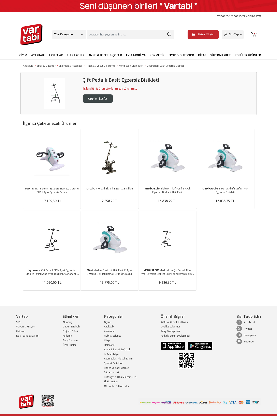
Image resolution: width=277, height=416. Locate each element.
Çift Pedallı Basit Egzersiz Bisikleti (166, 65)
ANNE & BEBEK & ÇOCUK (105, 55)
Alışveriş (67, 322)
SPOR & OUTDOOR (181, 55)
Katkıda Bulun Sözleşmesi (175, 335)
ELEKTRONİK (75, 55)
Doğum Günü (70, 331)
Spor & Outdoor (46, 65)
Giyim (107, 322)
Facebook (249, 322)
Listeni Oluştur (206, 34)
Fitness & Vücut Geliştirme (100, 65)
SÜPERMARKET (220, 55)
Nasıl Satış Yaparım (27, 335)
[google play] (199, 345)
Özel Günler (69, 345)
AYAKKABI (38, 55)
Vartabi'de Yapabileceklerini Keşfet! (239, 16)
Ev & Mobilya (111, 354)
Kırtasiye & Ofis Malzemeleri (120, 377)
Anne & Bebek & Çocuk (117, 349)
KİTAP (202, 55)
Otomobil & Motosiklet (117, 386)
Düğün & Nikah (71, 326)
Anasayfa (28, 65)
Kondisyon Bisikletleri (131, 65)
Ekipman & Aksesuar (70, 65)
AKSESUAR (56, 55)
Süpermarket (111, 372)
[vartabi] (31, 34)
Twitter (248, 328)
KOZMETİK (157, 55)
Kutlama (67, 335)
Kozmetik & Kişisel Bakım (118, 358)
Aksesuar (109, 331)
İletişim (20, 331)
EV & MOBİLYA (136, 55)
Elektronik (109, 345)
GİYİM (23, 55)
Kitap (107, 340)
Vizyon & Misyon (25, 326)
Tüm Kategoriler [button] (64, 34)
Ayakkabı (109, 326)
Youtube (249, 341)
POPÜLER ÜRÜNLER (248, 55)
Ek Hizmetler (111, 381)
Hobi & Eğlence (112, 335)
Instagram (250, 335)
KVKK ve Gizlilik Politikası (174, 322)
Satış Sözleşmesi (170, 331)
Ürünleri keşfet (97, 99)
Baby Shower (70, 340)
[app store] (173, 345)
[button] (233, 34)
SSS (18, 322)
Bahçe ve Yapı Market (116, 368)
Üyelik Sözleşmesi (171, 326)
